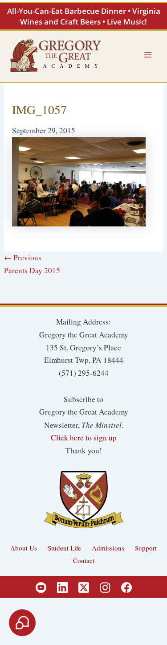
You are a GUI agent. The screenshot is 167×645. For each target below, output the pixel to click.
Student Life (64, 547)
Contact (83, 560)
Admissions (108, 547)
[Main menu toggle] (148, 55)
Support (146, 547)
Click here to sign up (84, 437)
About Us (23, 547)
